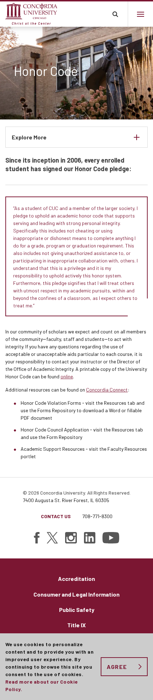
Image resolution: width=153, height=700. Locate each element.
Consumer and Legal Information (76, 594)
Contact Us (56, 516)
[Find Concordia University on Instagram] (71, 537)
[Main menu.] (140, 14)
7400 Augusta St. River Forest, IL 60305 (66, 500)
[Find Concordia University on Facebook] (36, 537)
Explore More (29, 137)
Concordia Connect (107, 390)
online (66, 376)
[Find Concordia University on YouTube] (111, 537)
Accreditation (76, 578)
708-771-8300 (97, 516)
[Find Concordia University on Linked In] (89, 537)
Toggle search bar (115, 14)
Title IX (76, 625)
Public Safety (76, 609)
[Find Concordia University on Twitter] (52, 537)
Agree (117, 666)
